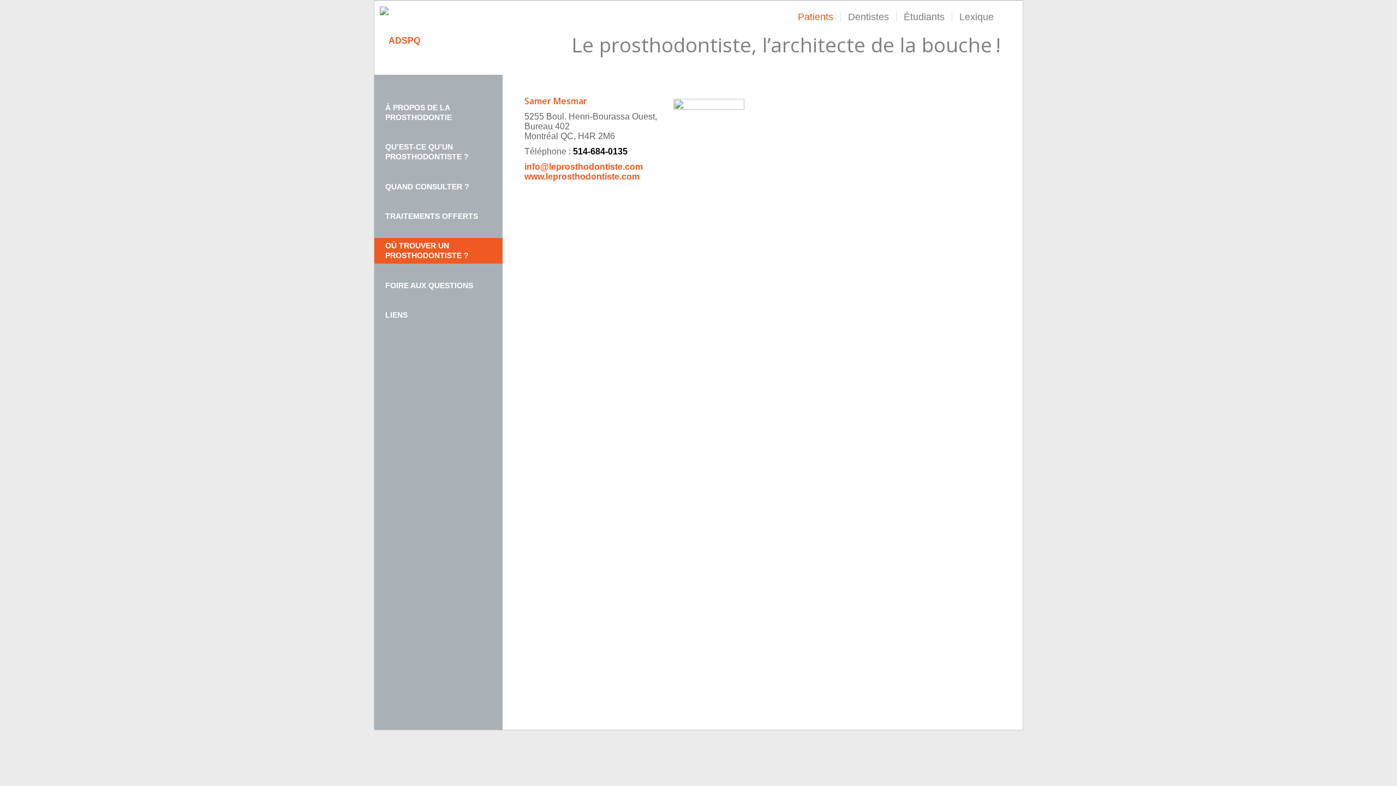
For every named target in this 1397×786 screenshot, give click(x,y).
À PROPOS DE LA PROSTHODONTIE (418, 112)
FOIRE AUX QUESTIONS (429, 285)
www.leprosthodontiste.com (582, 176)
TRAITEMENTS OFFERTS (431, 216)
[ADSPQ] (400, 41)
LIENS (396, 315)
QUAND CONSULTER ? (427, 186)
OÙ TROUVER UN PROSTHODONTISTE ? (427, 250)
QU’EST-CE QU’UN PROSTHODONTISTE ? (427, 151)
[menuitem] (815, 17)
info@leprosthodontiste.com (583, 166)
